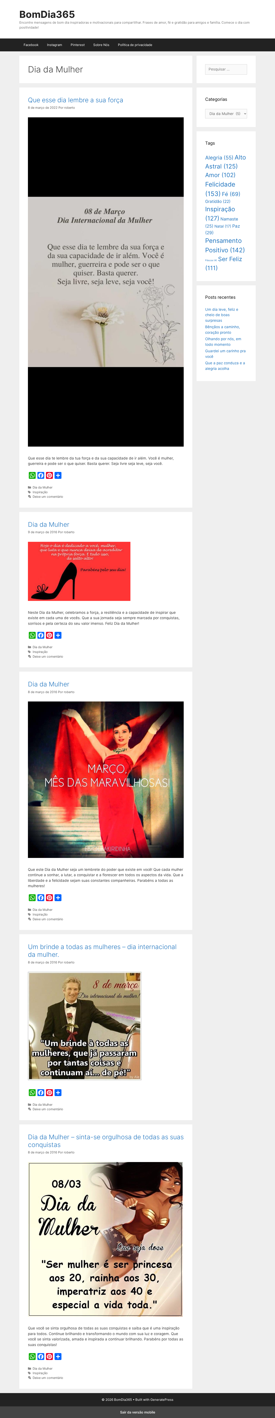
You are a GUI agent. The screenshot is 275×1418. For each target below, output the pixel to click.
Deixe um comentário (48, 496)
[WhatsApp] (32, 475)
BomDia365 (47, 14)
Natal (222, 226)
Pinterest (78, 45)
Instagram (54, 45)
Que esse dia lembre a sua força (75, 100)
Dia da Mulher (42, 487)
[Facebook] (41, 475)
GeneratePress (161, 1400)
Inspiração (40, 492)
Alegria (219, 158)
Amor (220, 175)
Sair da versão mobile (137, 1412)
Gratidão (218, 201)
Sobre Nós (101, 45)
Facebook (31, 45)
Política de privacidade (135, 45)
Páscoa (211, 260)
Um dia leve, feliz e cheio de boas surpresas (221, 315)
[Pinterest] (49, 475)
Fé (231, 194)
